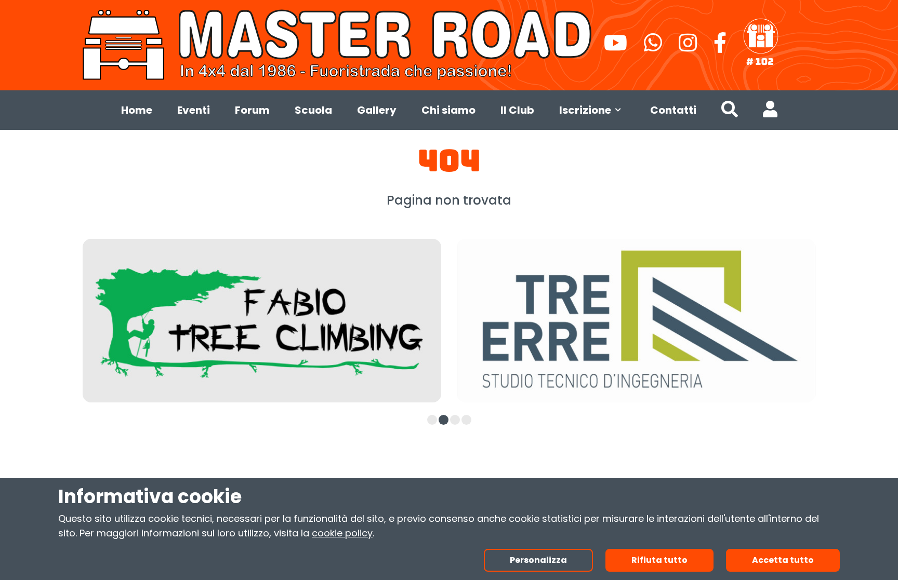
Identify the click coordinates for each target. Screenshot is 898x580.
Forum (252, 110)
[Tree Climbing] (262, 320)
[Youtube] (615, 47)
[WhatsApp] (653, 47)
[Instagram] (688, 47)
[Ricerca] (729, 111)
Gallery (377, 110)
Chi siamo (448, 110)
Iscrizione (585, 110)
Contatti (673, 110)
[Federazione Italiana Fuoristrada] (760, 43)
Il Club (517, 110)
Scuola (313, 110)
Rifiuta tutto (659, 560)
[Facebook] (720, 47)
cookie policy (342, 533)
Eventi (193, 110)
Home (136, 110)
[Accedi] (770, 111)
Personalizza (538, 560)
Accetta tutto (783, 560)
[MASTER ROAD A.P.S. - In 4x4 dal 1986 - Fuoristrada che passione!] (339, 43)
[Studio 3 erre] (636, 320)
